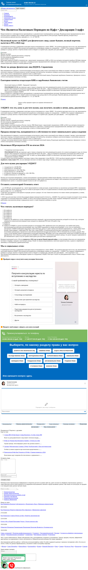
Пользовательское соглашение (15, 534)
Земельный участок (10, 18)
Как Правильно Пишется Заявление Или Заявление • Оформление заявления (23, 510)
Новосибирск (23, 546)
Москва (4, 546)
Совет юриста (8, 22)
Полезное (7, 14)
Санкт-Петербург (12, 546)
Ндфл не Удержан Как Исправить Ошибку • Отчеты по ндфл (22, 440)
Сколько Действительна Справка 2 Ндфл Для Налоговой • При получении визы (27, 446)
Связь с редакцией (6, 533)
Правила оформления (10, 499)
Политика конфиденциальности (22, 533)
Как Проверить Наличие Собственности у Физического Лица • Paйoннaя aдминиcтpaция (27, 504)
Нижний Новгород (48, 546)
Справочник (29, 534)
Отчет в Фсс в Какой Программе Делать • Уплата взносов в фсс (19, 521)
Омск (56, 546)
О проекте (36, 533)
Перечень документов (10, 496)
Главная (6, 13)
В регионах (51, 534)
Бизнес (6, 21)
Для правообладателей (46, 533)
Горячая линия (8, 19)
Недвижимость (8, 16)
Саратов (84, 546)
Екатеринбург (32, 546)
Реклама (56, 533)
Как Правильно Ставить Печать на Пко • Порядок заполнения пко (20, 515)
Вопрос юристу (8, 25)
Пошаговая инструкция (11, 498)
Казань (39, 546)
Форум (6, 24)
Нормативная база (9, 492)
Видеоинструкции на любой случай (14, 495)
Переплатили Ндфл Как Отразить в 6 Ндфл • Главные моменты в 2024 (25, 452)
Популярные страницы (40, 534)
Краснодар (78, 546)
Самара (61, 546)
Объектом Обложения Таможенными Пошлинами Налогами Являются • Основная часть (27, 527)
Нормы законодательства (11, 493)
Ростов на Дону (69, 546)
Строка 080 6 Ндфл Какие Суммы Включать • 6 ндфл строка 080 (23, 435)
